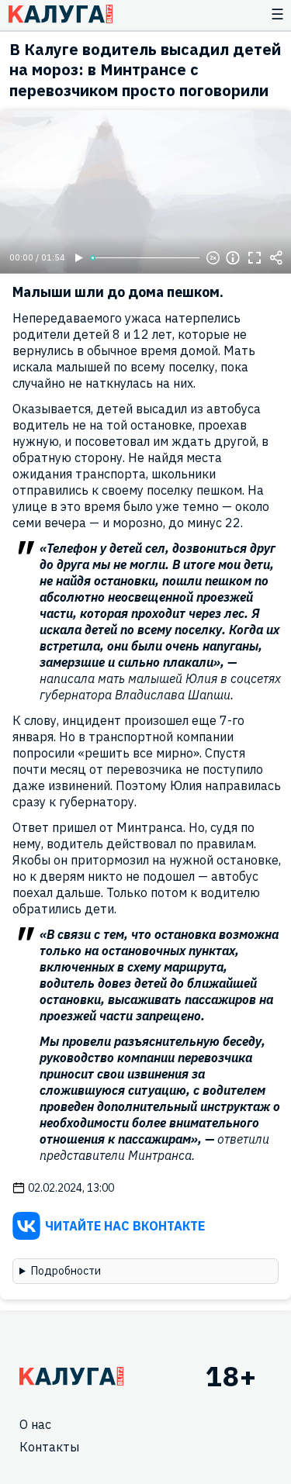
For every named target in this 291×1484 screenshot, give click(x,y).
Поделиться (276, 258)
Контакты (49, 1447)
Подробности (66, 1271)
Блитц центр (60, 14)
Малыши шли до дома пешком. (117, 292)
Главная (71, 1376)
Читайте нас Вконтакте (125, 1226)
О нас (35, 1424)
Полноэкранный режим (254, 258)
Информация (233, 258)
